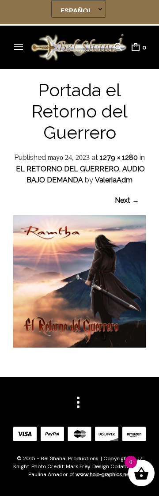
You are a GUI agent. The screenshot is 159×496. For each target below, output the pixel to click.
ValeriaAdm (113, 180)
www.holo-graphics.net (103, 474)
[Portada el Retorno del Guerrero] (79, 345)
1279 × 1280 (119, 157)
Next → (127, 200)
